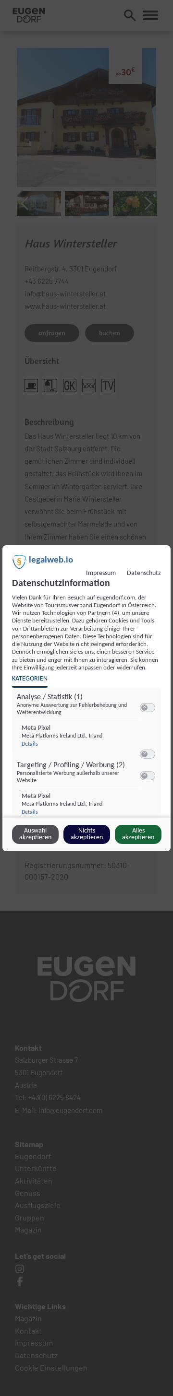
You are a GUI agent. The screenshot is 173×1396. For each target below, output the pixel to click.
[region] (87, 763)
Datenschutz (144, 573)
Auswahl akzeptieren (35, 834)
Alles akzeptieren (138, 834)
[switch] (147, 708)
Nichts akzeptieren (87, 834)
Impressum (101, 573)
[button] (144, 707)
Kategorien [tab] (30, 678)
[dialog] (86, 698)
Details (30, 744)
